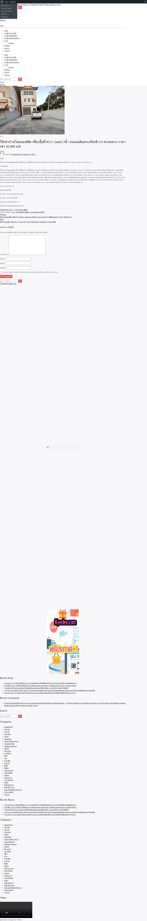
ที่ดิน (5, 756)
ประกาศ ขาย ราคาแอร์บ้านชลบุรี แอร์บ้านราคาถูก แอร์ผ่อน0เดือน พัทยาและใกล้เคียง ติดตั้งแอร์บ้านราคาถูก (39, 693)
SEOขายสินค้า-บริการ (11, 741)
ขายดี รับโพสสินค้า (10, 36)
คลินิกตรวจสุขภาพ (10, 746)
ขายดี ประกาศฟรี (10, 33)
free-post (7, 734)
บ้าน (1, 136)
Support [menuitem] (3, 14)
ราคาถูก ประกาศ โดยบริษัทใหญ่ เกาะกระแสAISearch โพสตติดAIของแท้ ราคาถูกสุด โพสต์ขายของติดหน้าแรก (40, 683)
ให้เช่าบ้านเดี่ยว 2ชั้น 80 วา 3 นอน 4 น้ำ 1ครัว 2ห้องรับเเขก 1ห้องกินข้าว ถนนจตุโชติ (28, 220)
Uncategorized (9, 744)
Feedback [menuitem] (4, 17)
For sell (6, 732)
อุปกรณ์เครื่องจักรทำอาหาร (13, 790)
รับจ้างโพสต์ (8, 773)
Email (2, 263)
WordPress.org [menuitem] (6, 5)
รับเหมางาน (8, 778)
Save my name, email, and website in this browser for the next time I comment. (30, 272)
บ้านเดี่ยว (7, 761)
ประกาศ (7, 763)
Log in (2, 82)
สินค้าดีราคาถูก (9, 787)
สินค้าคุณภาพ (8, 785)
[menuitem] (2, 1)
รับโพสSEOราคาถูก (6, 210)
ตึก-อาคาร (7, 751)
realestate (7, 739)
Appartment (8, 727)
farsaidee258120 (17, 154)
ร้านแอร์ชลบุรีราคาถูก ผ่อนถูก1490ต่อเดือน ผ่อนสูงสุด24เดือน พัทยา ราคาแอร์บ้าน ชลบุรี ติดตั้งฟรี (36, 688)
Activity (6, 48)
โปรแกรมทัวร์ (8, 792)
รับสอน (6, 775)
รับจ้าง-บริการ (9, 770)
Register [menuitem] (13, 2)
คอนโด (6, 749)
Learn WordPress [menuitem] (6, 11)
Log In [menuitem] (7, 2)
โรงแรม (7, 795)
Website (3, 268)
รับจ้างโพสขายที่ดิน (21, 210)
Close (1, 26)
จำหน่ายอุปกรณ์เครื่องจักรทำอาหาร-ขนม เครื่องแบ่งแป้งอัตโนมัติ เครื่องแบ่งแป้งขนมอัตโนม (34, 703)
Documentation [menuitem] (6, 8)
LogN (6, 41)
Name (3, 259)
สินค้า (6, 782)
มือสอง (6, 768)
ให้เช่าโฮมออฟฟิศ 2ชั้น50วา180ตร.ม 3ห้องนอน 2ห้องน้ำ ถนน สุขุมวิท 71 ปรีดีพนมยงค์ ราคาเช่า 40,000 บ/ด (35, 215)
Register (11, 43)
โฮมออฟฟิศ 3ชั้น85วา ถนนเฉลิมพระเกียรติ (30, 212)
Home (6, 31)
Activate (7, 51)
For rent (7, 729)
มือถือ (6, 766)
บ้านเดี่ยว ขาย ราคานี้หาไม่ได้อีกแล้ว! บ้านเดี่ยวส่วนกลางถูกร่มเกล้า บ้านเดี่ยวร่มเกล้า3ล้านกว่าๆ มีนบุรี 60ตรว (40, 686)
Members (7, 46)
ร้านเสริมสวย (8, 780)
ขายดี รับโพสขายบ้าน (11, 38)
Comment (4, 254)
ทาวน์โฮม (7, 753)
